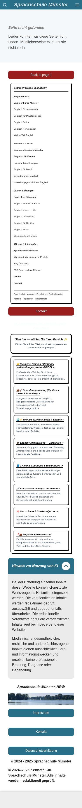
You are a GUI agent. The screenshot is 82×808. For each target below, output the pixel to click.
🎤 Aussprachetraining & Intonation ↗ (38, 488)
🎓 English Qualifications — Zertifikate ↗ (39, 442)
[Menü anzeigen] (77, 4)
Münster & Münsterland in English (31, 257)
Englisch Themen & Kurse (27, 203)
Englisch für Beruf (23, 169)
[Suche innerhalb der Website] (5, 4)
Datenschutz (41, 299)
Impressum (28, 299)
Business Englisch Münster (28, 150)
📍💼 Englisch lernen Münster (33, 534)
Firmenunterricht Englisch (26, 163)
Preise (17, 276)
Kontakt (18, 283)
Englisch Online (22, 122)
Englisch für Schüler (24, 223)
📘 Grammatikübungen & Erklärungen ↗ (39, 465)
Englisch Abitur (21, 229)
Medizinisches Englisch (25, 236)
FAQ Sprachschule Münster (27, 270)
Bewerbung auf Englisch (26, 176)
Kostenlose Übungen (25, 197)
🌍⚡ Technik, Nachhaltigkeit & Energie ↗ (40, 419)
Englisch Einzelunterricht (26, 109)
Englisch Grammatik (24, 216)
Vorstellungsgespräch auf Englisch (31, 182)
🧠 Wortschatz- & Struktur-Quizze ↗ (37, 511)
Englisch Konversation (25, 129)
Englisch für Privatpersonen (28, 116)
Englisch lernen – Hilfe (25, 210)
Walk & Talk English (23, 135)
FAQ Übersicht (21, 263)
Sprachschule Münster (26, 250)
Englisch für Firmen (24, 156)
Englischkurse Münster (26, 103)
